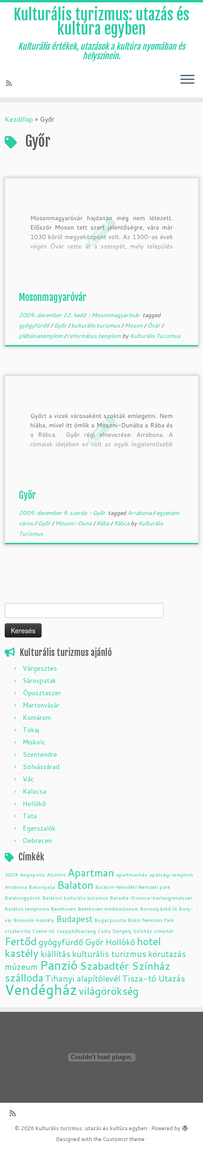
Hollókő (34, 803)
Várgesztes (40, 668)
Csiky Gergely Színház (125, 930)
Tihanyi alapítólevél (82, 978)
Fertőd (21, 941)
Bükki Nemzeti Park (151, 919)
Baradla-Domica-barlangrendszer (151, 897)
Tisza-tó (139, 978)
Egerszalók (39, 828)
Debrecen (37, 840)
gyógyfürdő (35, 325)
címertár (164, 930)
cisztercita (17, 930)
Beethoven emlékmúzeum (108, 908)
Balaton (75, 884)
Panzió (59, 965)
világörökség (109, 990)
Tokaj (31, 730)
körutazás (167, 954)
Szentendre (40, 754)
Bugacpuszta (110, 919)
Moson (134, 325)
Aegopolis (32, 874)
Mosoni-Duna (74, 523)
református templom (95, 336)
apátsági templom (171, 874)
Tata (30, 816)
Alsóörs (56, 874)
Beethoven (63, 908)
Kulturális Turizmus (155, 336)
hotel (149, 941)
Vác (28, 779)
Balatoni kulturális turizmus (75, 897)
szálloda (24, 977)
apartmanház (131, 874)
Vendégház (41, 989)
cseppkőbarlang (76, 930)
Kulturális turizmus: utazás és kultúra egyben (101, 22)
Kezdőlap (19, 119)
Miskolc (34, 742)
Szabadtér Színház (125, 965)
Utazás (171, 978)
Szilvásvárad (41, 766)
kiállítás (55, 954)
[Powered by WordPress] (185, 1126)
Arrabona (140, 513)
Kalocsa (34, 791)
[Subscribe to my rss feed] (10, 83)
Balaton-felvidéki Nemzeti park (132, 886)
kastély (22, 953)
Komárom (37, 717)
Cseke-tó (43, 930)
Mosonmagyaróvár (52, 297)
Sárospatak (39, 680)
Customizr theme (123, 1139)
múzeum (21, 967)
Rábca (122, 523)
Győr (61, 325)
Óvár (154, 325)
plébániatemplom (41, 336)
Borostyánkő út (158, 908)
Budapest (74, 919)
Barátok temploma (27, 908)
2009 (11, 874)
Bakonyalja (42, 886)
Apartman (91, 872)
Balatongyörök (23, 897)
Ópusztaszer (42, 693)
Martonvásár (41, 705)
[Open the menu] (187, 80)
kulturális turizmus (96, 325)
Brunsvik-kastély (34, 919)
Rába (103, 523)
